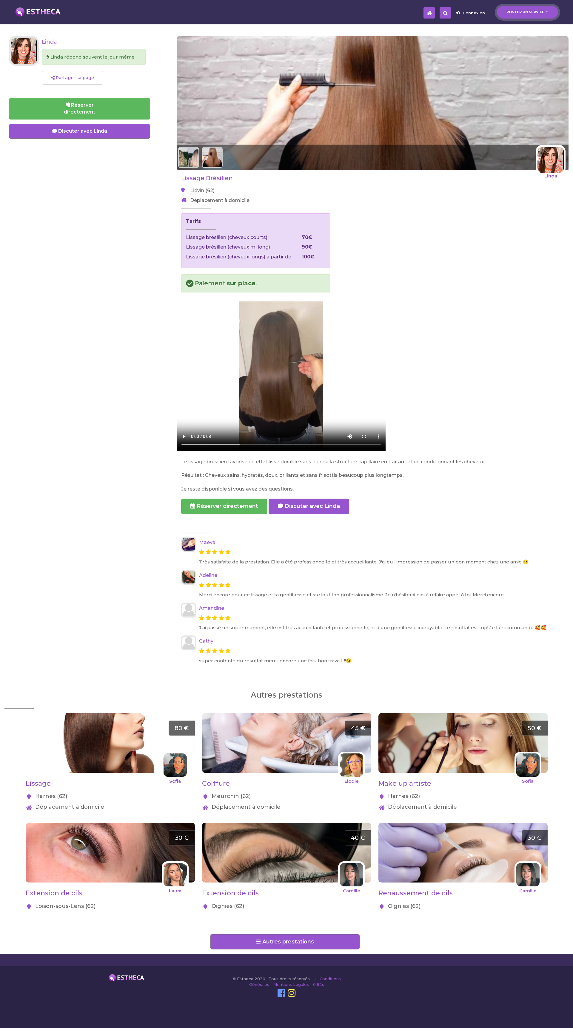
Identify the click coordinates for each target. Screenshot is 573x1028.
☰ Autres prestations (285, 941)
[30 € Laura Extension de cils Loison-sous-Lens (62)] (110, 826)
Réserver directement (226, 506)
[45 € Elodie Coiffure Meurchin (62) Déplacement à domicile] (286, 716)
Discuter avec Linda (311, 506)
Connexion (474, 12)
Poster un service (525, 12)
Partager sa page (74, 77)
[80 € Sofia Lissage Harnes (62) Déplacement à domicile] (110, 716)
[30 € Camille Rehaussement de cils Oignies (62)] (463, 826)
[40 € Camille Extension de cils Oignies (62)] (286, 826)
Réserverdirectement (79, 108)
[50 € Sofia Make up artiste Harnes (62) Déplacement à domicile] (463, 716)
